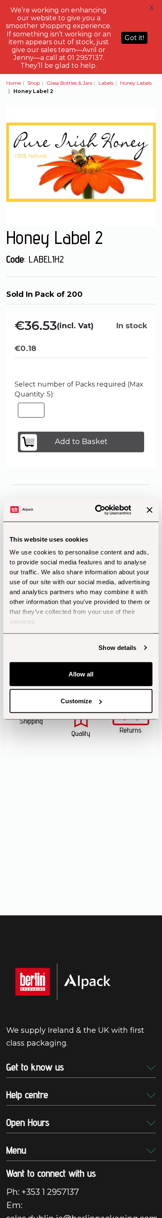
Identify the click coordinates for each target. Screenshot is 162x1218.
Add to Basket (81, 441)
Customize (76, 701)
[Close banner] (149, 510)
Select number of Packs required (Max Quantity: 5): (79, 389)
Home (13, 83)
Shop (33, 83)
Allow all (81, 673)
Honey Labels (136, 83)
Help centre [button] (27, 1095)
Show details (117, 647)
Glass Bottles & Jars (69, 83)
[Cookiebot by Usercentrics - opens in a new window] (98, 510)
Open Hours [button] (27, 1122)
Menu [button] (16, 1150)
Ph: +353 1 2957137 (42, 1192)
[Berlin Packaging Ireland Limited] (63, 981)
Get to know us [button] (35, 1067)
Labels (105, 83)
